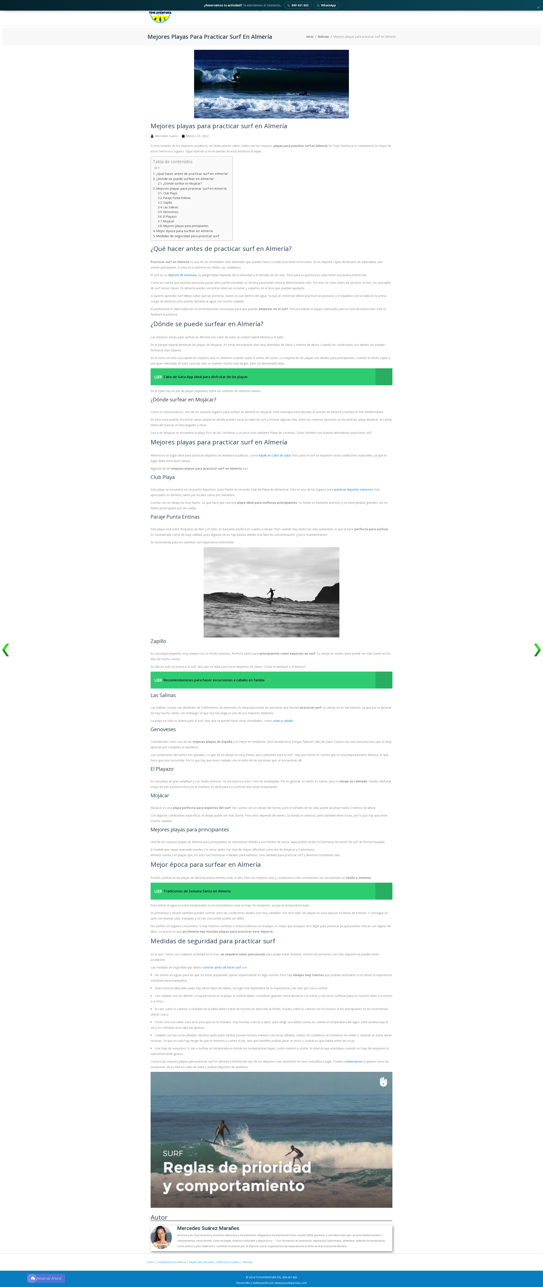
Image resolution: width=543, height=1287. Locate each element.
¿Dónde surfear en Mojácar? (182, 183)
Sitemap (247, 1262)
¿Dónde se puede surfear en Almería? (185, 179)
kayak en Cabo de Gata (275, 455)
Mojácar (168, 221)
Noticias (323, 37)
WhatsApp (328, 5)
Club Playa (170, 193)
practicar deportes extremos (353, 489)
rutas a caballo (283, 721)
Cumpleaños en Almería (171, 1262)
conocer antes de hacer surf (221, 967)
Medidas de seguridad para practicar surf (187, 236)
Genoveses (170, 212)
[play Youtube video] (271, 1142)
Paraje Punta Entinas (177, 198)
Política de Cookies (228, 1262)
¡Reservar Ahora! (48, 1278)
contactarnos (353, 1061)
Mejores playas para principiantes (186, 226)
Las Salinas (170, 207)
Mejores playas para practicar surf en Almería (191, 188)
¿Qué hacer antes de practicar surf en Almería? (192, 173)
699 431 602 (300, 5)
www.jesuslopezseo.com (291, 1283)
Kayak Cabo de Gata (201, 1262)
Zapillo (167, 202)
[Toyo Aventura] (174, 12)
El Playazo (170, 216)
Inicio (309, 37)
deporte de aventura (182, 275)
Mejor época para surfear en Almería (184, 231)
